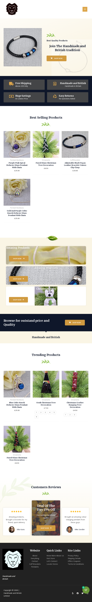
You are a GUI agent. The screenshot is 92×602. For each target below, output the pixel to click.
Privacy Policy (73, 555)
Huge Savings (23, 95)
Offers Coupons (74, 561)
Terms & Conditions (76, 564)
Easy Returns (66, 95)
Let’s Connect (52, 561)
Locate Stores (52, 564)
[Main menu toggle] (85, 9)
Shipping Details (74, 558)
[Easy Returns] (55, 96)
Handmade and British (73, 83)
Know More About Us (55, 555)
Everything (35, 558)
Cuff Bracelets (35, 564)
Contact (35, 561)
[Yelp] (73, 593)
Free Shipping (23, 83)
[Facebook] (78, 593)
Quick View (17, 155)
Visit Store (51, 558)
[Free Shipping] (11, 84)
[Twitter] (82, 593)
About (34, 555)
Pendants (35, 567)
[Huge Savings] (11, 96)
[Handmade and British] (55, 84)
